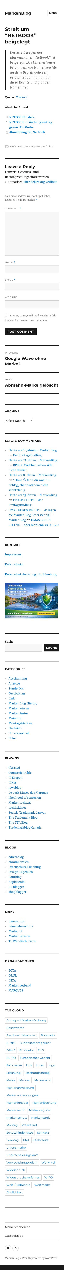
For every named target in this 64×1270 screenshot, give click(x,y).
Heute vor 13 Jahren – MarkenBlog (33, 495)
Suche (9, 641)
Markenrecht (15, 1110)
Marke (10, 1080)
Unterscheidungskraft (22, 1155)
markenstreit (40, 1117)
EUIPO (11, 1058)
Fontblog (15, 877)
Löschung (13, 1072)
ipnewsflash (17, 921)
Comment (13, 208)
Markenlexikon (19, 936)
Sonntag (12, 1140)
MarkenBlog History (23, 703)
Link (50, 146)
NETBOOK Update (21, 117)
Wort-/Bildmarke (18, 1185)
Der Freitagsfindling (27, 455)
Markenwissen (19, 708)
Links (40, 1065)
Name (10, 262)
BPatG (10, 1043)
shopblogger (17, 892)
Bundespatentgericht (35, 1043)
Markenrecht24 (20, 802)
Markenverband (20, 985)
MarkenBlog (18, 13)
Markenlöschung (44, 1102)
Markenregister (40, 1110)
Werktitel (48, 1162)
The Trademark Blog (23, 817)
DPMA (10, 1050)
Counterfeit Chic (20, 772)
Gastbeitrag (17, 693)
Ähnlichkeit (14, 1192)
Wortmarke (42, 1185)
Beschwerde (15, 1028)
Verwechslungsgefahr (22, 1162)
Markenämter (18, 713)
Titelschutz (41, 1140)
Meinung (15, 718)
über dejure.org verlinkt (40, 182)
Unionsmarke (16, 1147)
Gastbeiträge (14, 1235)
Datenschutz (14, 564)
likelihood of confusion (25, 797)
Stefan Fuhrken (19, 146)
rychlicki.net (17, 807)
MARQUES (16, 990)
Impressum (13, 554)
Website (11, 297)
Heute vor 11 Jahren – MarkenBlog (33, 450)
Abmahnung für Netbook (27, 132)
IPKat (12, 782)
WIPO (48, 1177)
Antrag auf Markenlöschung (26, 1020)
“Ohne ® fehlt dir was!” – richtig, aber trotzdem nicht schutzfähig (29, 485)
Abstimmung (18, 678)
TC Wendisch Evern (22, 941)
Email (10, 279)
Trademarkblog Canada (25, 827)
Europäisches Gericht (35, 1058)
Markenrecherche (17, 1227)
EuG (41, 1050)
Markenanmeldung (20, 1087)
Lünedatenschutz (21, 926)
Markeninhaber (17, 1102)
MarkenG (15, 931)
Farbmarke (14, 1065)
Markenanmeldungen (22, 1095)
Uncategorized (19, 733)
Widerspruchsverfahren (23, 1177)
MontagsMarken (20, 723)
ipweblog (15, 787)
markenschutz (16, 1117)
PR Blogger (16, 887)
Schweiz (43, 1132)
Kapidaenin (17, 882)
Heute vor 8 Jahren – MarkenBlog (32, 475)
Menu (53, 13)
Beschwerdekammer (21, 1035)
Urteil (13, 738)
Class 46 (14, 767)
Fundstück (16, 688)
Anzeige (14, 683)
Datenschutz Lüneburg (25, 867)
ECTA (12, 970)
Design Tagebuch (21, 872)
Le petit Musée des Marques (28, 792)
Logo (51, 1065)
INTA (12, 980)
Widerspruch (15, 1170)
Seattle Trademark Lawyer (27, 812)
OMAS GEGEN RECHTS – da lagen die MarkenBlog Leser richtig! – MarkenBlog (32, 515)
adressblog (16, 857)
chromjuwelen (19, 862)
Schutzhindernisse (19, 1132)
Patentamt (29, 1125)
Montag (12, 1125)
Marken (24, 1080)
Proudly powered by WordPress (39, 1258)
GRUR (13, 975)
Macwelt (22, 97)
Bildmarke (48, 1035)
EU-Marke (26, 1050)
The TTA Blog (18, 822)
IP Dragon (16, 777)
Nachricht (16, 728)
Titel (26, 1140)
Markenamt (42, 1080)
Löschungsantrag (37, 1072)
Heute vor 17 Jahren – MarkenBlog (33, 460)
